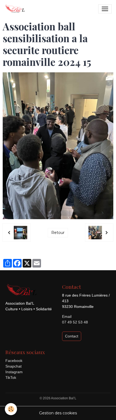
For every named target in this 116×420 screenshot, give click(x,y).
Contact (71, 336)
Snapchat (13, 366)
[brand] (16, 8)
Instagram (14, 372)
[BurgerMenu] (105, 8)
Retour (57, 232)
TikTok (10, 377)
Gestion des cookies (58, 413)
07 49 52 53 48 (75, 322)
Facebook (13, 360)
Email (66, 316)
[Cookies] (11, 409)
